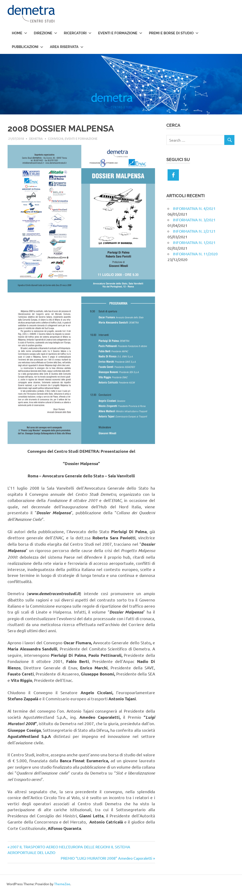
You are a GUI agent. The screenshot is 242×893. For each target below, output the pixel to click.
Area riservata (64, 47)
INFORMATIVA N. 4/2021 (194, 208)
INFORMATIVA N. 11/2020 (195, 253)
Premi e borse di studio (171, 33)
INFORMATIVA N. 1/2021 (194, 242)
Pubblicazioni (25, 47)
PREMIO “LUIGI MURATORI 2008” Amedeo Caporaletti (106, 858)
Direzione (43, 33)
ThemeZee (62, 884)
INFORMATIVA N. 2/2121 (194, 231)
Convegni (55, 138)
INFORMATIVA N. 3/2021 (194, 219)
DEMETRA (36, 138)
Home (17, 33)
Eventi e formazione (117, 33)
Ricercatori (75, 33)
